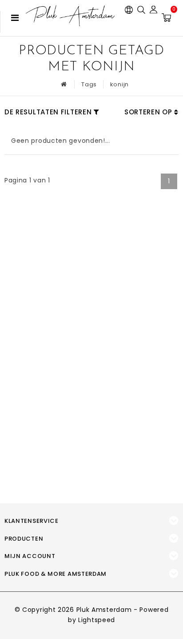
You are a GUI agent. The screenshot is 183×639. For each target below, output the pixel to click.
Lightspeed (96, 619)
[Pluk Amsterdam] (70, 15)
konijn (119, 84)
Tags (89, 84)
